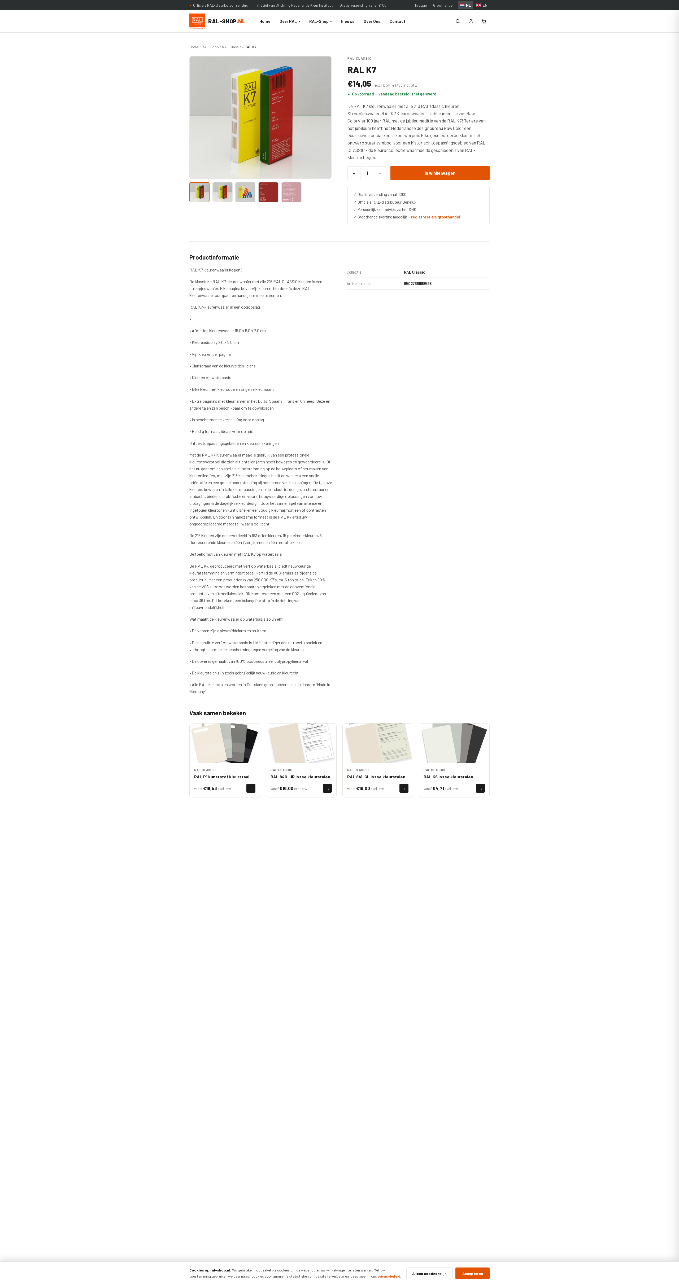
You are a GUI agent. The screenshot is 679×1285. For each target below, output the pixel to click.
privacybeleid (389, 1276)
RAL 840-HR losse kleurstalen (300, 776)
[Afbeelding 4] (268, 192)
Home (265, 21)
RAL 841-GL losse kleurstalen (376, 776)
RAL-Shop (320, 21)
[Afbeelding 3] (245, 192)
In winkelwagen (440, 173)
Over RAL (290, 21)
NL (468, 5)
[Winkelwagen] (484, 21)
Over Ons (372, 21)
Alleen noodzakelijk (429, 1273)
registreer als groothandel (435, 216)
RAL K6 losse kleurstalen (448, 776)
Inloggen (422, 5)
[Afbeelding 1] (199, 192)
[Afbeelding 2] (222, 192)
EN (485, 5)
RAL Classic (231, 47)
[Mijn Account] (470, 21)
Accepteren (472, 1273)
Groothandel (443, 5)
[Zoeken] (457, 21)
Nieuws (348, 21)
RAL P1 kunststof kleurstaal (221, 776)
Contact (398, 21)
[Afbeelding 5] (291, 192)
